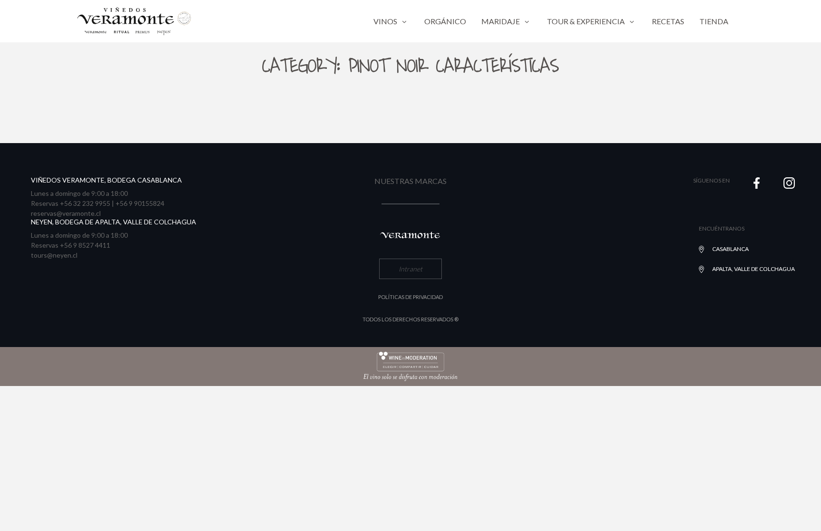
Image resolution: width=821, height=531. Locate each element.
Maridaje (500, 21)
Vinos (385, 21)
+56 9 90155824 (139, 203)
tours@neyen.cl (54, 255)
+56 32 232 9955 (85, 203)
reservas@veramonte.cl (66, 213)
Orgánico (445, 21)
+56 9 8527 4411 (85, 245)
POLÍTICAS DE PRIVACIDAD (410, 297)
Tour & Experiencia (586, 21)
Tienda (713, 21)
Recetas (668, 21)
